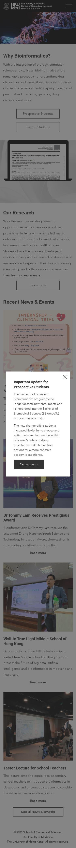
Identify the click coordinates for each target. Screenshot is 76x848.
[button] (65, 377)
